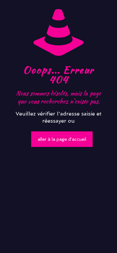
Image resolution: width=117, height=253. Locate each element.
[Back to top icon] (103, 240)
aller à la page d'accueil (62, 139)
